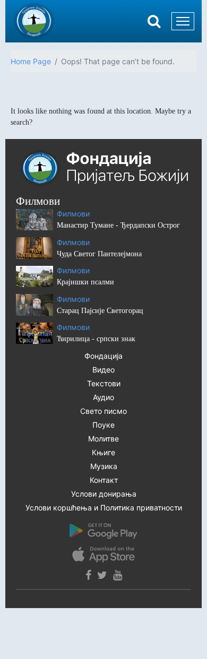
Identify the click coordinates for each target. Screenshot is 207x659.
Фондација (103, 355)
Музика (103, 466)
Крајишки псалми (85, 282)
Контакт (104, 479)
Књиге (103, 452)
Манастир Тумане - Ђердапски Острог (118, 225)
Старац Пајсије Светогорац (100, 311)
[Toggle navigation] (182, 21)
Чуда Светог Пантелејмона (99, 254)
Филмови (73, 213)
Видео (103, 369)
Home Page (31, 61)
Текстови (103, 383)
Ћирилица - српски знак (96, 339)
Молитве (103, 438)
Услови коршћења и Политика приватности (103, 507)
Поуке (103, 424)
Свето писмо (103, 410)
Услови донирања (103, 493)
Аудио (103, 397)
